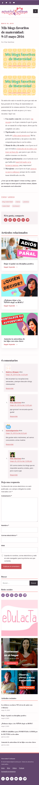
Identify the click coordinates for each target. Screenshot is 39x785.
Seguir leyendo (9, 267)
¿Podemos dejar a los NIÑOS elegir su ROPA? (14, 301)
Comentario (6, 496)
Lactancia (11, 197)
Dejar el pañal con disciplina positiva (19, 263)
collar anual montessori (21, 135)
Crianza (4, 197)
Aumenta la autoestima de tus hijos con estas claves (14, 339)
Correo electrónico (9, 535)
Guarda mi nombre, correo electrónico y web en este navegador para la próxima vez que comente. (20, 558)
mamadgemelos (12, 430)
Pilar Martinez (15, 402)
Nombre (5, 525)
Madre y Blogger (12, 372)
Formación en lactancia (8, 771)
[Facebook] (2, 2)
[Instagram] (10, 2)
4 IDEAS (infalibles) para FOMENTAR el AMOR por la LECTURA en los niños (19, 732)
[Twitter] (6, 2)
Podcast (21, 768)
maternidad (6, 206)
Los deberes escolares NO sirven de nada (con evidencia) (16, 706)
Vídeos (14, 768)
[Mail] (23, 220)
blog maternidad (7, 202)
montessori (16, 206)
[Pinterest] (27, 220)
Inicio (3, 768)
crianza (18, 202)
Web (3, 545)
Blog (8, 768)
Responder (10, 388)
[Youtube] (13, 2)
